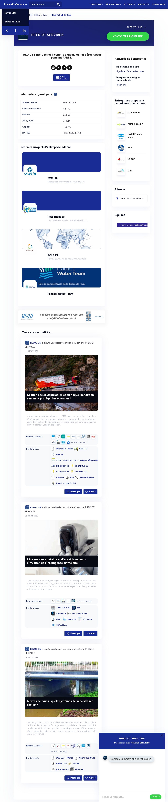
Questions (97, 4)
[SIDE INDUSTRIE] (88, 436)
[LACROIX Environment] (63, 436)
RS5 (72, 477)
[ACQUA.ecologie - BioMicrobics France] (68, 442)
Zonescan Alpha (79, 613)
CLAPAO (76, 763)
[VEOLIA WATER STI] (93, 436)
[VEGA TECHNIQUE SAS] (68, 436)
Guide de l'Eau (12, 21)
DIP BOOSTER (62, 466)
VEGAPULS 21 (62, 472)
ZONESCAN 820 (63, 608)
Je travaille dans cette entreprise (134, 225)
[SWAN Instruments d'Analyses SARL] (83, 436)
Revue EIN (10, 12)
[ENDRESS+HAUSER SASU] (58, 436)
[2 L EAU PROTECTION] (68, 746)
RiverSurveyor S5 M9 (66, 483)
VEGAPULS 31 (81, 472)
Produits (143, 4)
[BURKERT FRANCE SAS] (73, 436)
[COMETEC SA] (58, 746)
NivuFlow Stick (87, 477)
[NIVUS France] (63, 442)
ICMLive (60, 477)
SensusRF (72, 619)
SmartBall (61, 613)
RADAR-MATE (62, 769)
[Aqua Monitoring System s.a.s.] (78, 436)
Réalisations (113, 4)
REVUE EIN (35, 342)
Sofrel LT (83, 449)
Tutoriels (129, 4)
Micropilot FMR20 (64, 449)
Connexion (158, 4)
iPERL (59, 619)
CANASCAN (61, 625)
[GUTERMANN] (68, 601)
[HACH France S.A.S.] (53, 436)
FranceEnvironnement (14, 4)
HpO (79, 608)
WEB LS (59, 454)
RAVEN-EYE (61, 763)
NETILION (87, 619)
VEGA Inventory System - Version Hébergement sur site (82, 460)
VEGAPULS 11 (81, 466)
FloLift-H (79, 769)
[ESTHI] (73, 746)
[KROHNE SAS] (58, 601)
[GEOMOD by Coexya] (58, 442)
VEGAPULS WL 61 (87, 758)
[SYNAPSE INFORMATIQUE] (73, 601)
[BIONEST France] (53, 442)
